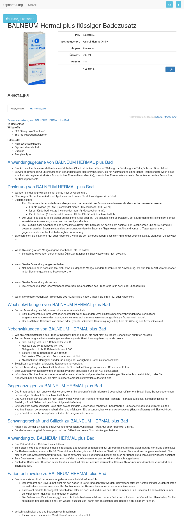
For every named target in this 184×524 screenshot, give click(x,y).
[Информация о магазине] (178, 4)
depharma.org (13, 4)
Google (158, 116)
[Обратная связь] (169, 4)
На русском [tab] (17, 108)
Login (170, 69)
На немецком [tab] (38, 108)
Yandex (167, 116)
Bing (174, 116)
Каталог (32, 4)
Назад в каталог (21, 18)
